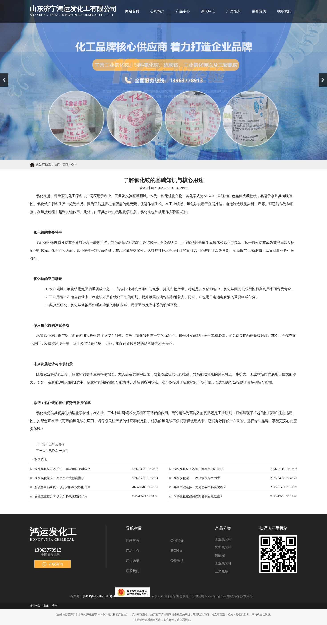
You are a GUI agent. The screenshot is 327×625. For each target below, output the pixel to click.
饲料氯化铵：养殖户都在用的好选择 (198, 469)
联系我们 (284, 11)
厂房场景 (233, 11)
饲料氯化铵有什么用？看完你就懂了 (59, 478)
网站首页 (132, 11)
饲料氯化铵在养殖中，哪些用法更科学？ (62, 469)
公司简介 (157, 11)
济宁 (54, 605)
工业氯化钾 (223, 563)
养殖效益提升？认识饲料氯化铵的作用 (60, 496)
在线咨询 (56, 564)
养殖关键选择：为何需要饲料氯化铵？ (199, 487)
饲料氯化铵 (223, 547)
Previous (4, 80)
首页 (57, 164)
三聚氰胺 (221, 571)
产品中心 (183, 11)
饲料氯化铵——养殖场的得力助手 (196, 478)
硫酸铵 (220, 555)
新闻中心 (208, 11)
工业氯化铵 (223, 539)
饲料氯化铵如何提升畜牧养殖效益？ (198, 496)
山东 (46, 605)
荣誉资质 (259, 11)
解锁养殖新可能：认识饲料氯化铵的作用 (62, 487)
